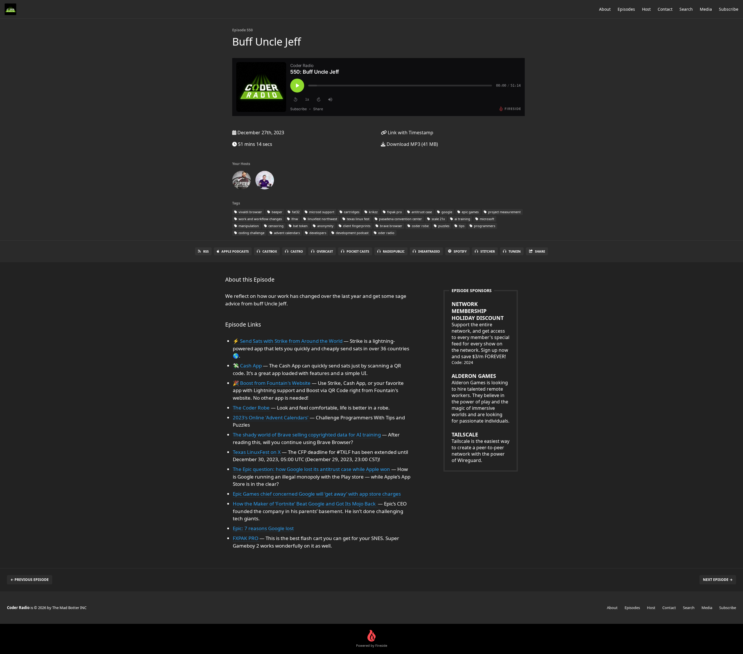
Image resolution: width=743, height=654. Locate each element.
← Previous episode (29, 579)
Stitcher (487, 251)
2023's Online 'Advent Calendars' (271, 417)
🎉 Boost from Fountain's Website (272, 383)
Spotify (460, 251)
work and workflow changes (260, 219)
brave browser (390, 226)
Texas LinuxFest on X (257, 452)
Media (706, 9)
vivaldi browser (250, 212)
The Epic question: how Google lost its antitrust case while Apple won (312, 469)
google (446, 212)
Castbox (269, 251)
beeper (276, 212)
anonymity (324, 226)
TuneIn (514, 251)
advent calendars (286, 233)
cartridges (351, 212)
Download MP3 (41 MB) (411, 144)
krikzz (373, 212)
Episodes (626, 9)
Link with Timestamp (410, 132)
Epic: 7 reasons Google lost (263, 528)
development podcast (352, 233)
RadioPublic (394, 251)
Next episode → (718, 579)
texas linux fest (357, 219)
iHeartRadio (429, 251)
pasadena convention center (400, 219)
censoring (276, 226)
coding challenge (251, 233)
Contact (665, 9)
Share (540, 251)
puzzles (443, 226)
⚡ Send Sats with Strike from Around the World (288, 341)
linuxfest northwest (322, 219)
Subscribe (728, 9)
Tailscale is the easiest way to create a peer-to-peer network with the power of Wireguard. (480, 447)
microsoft (486, 219)
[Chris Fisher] (241, 181)
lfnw (294, 219)
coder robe (420, 226)
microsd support (321, 212)
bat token (300, 226)
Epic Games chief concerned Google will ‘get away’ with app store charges (317, 493)
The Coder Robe (252, 407)
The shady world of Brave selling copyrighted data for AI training (307, 434)
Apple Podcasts (235, 251)
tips (461, 226)
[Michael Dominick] (264, 181)
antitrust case (421, 212)
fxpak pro (394, 212)
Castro (297, 251)
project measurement (504, 212)
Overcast (325, 251)
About (605, 9)
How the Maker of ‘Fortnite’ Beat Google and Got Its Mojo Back (305, 503)
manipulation (248, 226)
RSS (206, 251)
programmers (484, 226)
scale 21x (438, 219)
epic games (470, 212)
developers (317, 233)
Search (686, 9)
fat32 (295, 212)
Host (646, 9)
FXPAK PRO (246, 538)
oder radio (385, 233)
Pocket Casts (358, 251)
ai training (462, 219)
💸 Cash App (248, 365)
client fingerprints (356, 226)
